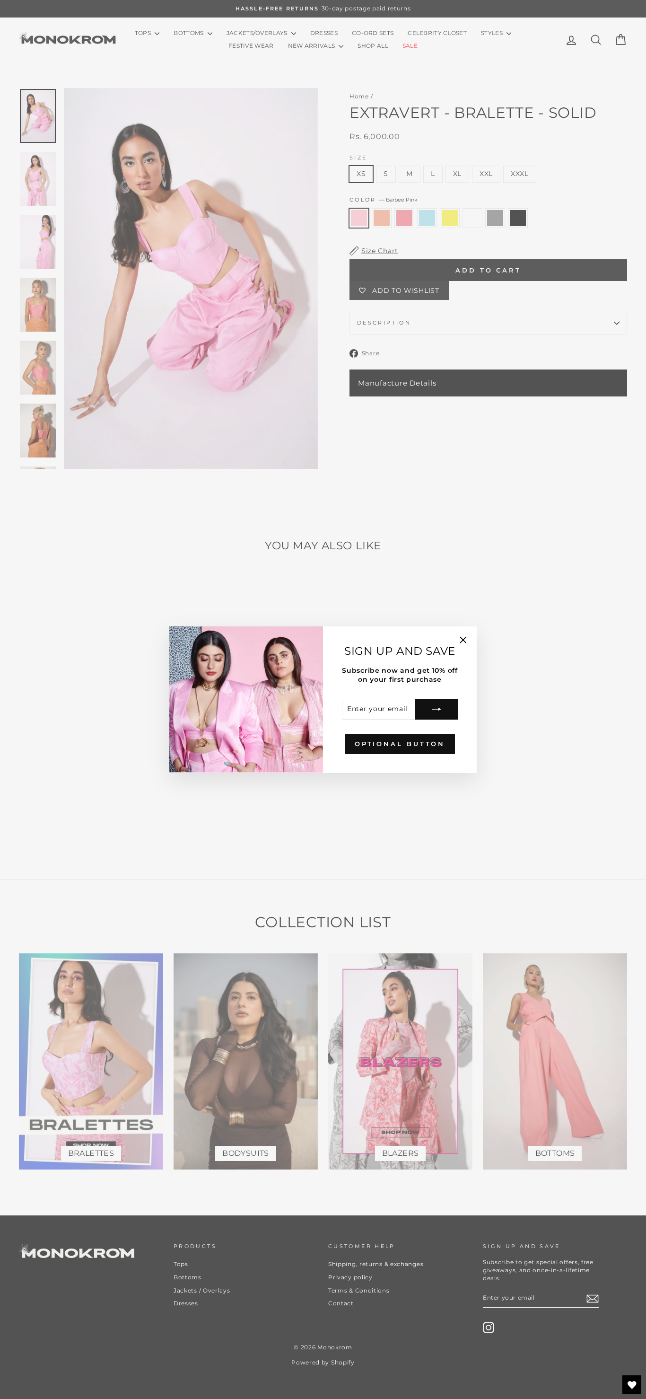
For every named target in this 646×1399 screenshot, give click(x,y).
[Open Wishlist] (631, 1384)
